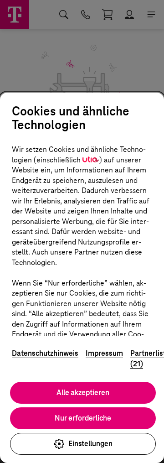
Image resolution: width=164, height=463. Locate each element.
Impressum (104, 353)
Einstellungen (90, 443)
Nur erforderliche (83, 418)
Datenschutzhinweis (45, 353)
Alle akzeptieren (82, 392)
